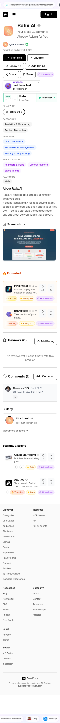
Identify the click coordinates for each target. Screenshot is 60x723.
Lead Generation (14, 141)
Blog (5, 593)
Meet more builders (14, 430)
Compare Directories (14, 579)
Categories (8, 515)
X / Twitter (8, 653)
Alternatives (9, 536)
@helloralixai (24, 418)
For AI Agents (40, 525)
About (36, 593)
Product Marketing (15, 130)
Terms (6, 639)
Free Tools (8, 620)
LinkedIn (7, 658)
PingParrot (21, 286)
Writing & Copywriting (17, 153)
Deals (6, 547)
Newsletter (8, 598)
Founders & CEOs (14, 164)
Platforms (8, 531)
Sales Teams (12, 170)
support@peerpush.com (30, 686)
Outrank (7, 563)
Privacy (7, 634)
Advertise (38, 604)
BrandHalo (21, 311)
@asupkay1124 (21, 388)
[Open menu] (14, 14)
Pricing (6, 614)
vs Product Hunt (11, 573)
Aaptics (19, 479)
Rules (6, 609)
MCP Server (39, 515)
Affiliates (37, 614)
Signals (6, 541)
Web (7, 181)
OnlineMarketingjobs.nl (25, 455)
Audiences (8, 525)
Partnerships (39, 609)
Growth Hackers (39, 164)
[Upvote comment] (15, 397)
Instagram (8, 663)
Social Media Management (19, 147)
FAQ (5, 604)
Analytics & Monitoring (17, 124)
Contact (37, 598)
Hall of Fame (9, 557)
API (34, 520)
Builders (7, 568)
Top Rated (8, 552)
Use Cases (8, 520)
